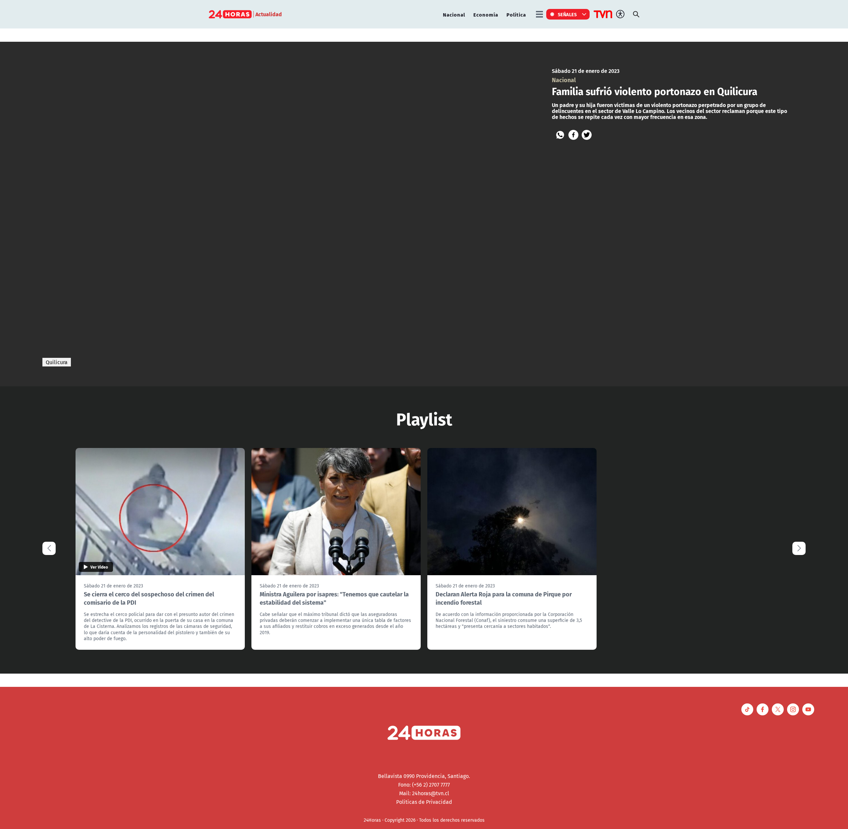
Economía (485, 14)
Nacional (454, 14)
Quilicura (57, 362)
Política (516, 14)
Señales (567, 14)
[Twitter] (587, 135)
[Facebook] (573, 135)
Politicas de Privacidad (424, 802)
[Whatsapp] (560, 135)
